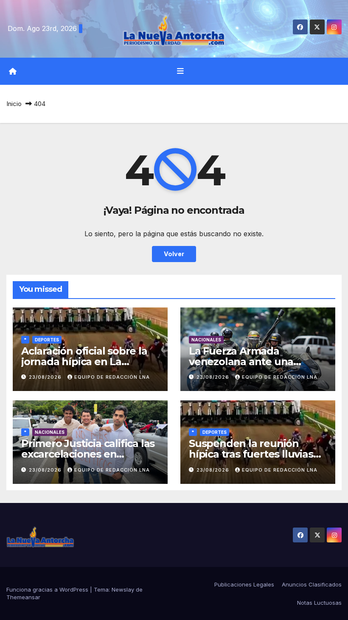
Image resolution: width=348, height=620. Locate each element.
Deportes (47, 339)
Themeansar (23, 597)
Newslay (123, 589)
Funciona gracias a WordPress (48, 589)
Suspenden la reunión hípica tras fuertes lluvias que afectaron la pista (251, 454)
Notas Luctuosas (319, 602)
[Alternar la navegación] (180, 71)
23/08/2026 (46, 377)
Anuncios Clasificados (312, 584)
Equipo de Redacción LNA (112, 377)
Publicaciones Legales (244, 584)
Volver (174, 253)
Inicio (14, 104)
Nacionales (206, 339)
